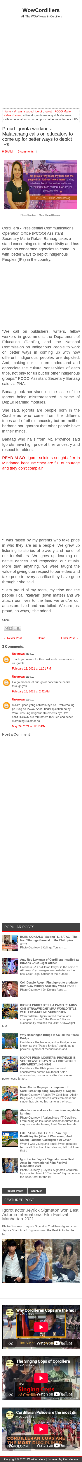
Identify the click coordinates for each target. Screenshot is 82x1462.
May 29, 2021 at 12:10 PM (28, 726)
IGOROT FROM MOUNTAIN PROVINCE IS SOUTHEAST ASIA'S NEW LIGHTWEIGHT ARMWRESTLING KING (48, 1061)
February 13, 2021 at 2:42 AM (31, 691)
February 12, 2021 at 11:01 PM (31, 668)
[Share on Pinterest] (18, 620)
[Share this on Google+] (16, 620)
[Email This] (6, 628)
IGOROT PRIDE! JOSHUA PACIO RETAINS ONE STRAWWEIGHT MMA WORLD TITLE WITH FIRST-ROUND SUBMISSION (48, 1009)
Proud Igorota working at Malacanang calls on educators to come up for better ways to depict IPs (37, 136)
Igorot (48, 111)
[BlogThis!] (10, 628)
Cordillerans (70, 1459)
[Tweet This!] (14, 620)
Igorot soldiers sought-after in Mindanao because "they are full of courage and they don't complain (41, 463)
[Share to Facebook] (19, 628)
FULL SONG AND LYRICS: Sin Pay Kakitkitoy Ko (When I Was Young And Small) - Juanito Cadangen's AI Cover (46, 1136)
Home (7, 111)
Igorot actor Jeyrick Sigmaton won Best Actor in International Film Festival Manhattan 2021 (47, 1163)
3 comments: (26, 151)
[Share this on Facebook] (11, 620)
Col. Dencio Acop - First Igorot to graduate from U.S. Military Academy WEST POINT (49, 984)
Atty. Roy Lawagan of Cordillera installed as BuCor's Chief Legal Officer (49, 961)
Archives (36, 1190)
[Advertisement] (41, 63)
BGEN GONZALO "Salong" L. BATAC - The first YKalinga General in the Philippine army (48, 940)
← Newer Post (12, 638)
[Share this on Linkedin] (20, 620)
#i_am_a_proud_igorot (28, 111)
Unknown (18, 653)
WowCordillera (41, 10)
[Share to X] (14, 628)
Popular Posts (14, 1190)
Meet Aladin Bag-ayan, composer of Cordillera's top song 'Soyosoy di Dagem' (48, 1089)
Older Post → (70, 638)
